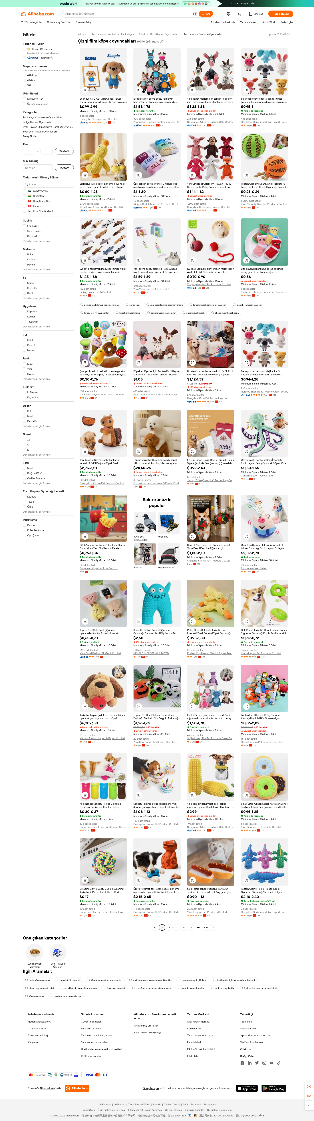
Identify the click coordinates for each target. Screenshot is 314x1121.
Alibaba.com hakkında (41, 1014)
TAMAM (64, 151)
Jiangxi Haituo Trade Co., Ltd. (257, 475)
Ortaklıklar (245, 1049)
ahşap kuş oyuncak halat (41, 988)
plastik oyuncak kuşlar (193, 988)
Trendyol (196, 1104)
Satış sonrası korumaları (94, 1042)
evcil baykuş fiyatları (225, 988)
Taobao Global (172, 1104)
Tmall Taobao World (139, 1104)
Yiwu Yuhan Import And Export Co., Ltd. (155, 289)
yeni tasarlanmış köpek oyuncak (166, 305)
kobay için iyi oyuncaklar (96, 313)
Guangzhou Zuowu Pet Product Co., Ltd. (102, 483)
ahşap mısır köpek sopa (227, 313)
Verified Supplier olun (252, 1042)
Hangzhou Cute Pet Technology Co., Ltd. (210, 398)
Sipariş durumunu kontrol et (255, 1035)
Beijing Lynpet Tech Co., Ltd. (95, 292)
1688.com (119, 1104)
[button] (195, 14)
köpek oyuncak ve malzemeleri (106, 980)
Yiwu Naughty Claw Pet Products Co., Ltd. (264, 204)
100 (206, 927)
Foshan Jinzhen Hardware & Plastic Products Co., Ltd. (157, 483)
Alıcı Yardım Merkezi (198, 1021)
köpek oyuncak (36, 996)
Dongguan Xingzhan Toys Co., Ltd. (99, 568)
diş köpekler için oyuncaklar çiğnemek (236, 980)
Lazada (157, 1104)
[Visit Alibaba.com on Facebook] (242, 1063)
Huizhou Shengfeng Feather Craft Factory (264, 391)
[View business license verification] (190, 1115)
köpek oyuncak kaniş (129, 313)
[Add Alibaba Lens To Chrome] (77, 1088)
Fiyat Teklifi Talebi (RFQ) (147, 1032)
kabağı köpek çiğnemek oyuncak (209, 305)
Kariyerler (33, 1042)
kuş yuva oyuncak (116, 988)
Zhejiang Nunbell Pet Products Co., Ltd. (209, 284)
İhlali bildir (192, 1056)
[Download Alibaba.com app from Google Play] (273, 1088)
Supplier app (151, 1088)
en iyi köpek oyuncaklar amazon (81, 988)
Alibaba (82, 34)
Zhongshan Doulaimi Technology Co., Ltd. (156, 121)
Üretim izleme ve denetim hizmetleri (101, 1049)
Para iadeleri (194, 1042)
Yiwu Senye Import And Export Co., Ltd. (101, 207)
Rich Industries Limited (254, 568)
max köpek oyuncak (70, 980)
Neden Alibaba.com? (39, 1021)
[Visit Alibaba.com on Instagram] (264, 1063)
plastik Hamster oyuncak (249, 305)
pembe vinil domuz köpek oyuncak (101, 305)
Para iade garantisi (91, 1028)
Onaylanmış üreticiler (146, 1025)
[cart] (240, 14)
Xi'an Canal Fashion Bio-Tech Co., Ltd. (100, 653)
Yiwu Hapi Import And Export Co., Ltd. (154, 741)
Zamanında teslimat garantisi (97, 1035)
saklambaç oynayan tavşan (68, 996)
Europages (210, 1104)
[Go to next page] (213, 927)
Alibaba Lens (47, 1088)
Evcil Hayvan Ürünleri (104, 34)
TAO (185, 1104)
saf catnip (134, 305)
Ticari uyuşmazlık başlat (200, 1035)
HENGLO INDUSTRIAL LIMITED (151, 653)
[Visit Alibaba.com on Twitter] (257, 1063)
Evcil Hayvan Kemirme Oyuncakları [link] (203, 34)
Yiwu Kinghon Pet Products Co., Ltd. (261, 653)
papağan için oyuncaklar (163, 313)
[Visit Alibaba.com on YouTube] (271, 1063)
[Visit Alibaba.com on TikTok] (279, 1063)
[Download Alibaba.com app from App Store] (247, 1088)
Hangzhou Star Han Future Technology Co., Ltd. (157, 394)
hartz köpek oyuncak (39, 980)
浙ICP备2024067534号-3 (250, 1115)
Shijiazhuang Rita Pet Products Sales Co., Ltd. (210, 738)
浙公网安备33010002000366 (216, 1115)
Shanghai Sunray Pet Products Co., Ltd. (209, 560)
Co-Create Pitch (37, 1028)
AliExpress (105, 1104)
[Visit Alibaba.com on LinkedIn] (249, 1063)
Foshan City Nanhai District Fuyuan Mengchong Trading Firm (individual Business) (210, 653)
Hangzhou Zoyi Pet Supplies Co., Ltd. (261, 741)
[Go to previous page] (155, 927)
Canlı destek (194, 1028)
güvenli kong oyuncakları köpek (261, 988)
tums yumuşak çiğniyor (194, 980)
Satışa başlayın (248, 1028)
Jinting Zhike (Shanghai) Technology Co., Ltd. (210, 480)
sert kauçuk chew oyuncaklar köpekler (152, 980)
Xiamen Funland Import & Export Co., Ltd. (102, 738)
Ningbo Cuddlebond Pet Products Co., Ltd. (157, 204)
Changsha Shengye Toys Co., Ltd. (98, 119)
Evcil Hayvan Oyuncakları (164, 34)
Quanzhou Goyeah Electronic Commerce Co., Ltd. (103, 394)
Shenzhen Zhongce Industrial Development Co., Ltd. (264, 292)
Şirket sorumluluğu (38, 1035)
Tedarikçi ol (246, 1021)
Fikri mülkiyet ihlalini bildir (201, 1049)
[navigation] (48, 481)
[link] (309, 1086)
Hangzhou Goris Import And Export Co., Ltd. (264, 121)
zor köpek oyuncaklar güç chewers (153, 988)
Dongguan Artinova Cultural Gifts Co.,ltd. (210, 121)
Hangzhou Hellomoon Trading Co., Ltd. (208, 207)
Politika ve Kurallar (91, 1056)
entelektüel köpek (195, 313)
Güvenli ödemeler (91, 1021)
